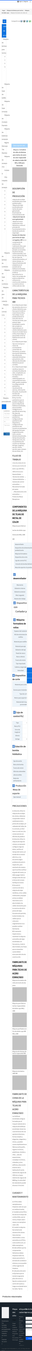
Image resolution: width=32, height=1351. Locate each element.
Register (26, 1)
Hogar (14, 1323)
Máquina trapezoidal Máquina (22, 1329)
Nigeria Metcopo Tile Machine (4, 148)
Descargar (15, 1339)
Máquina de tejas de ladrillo (4, 91)
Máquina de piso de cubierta (4, 294)
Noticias (14, 1331)
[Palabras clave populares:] (4, 21)
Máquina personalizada (4, 399)
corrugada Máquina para (21, 1335)
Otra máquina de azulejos (4, 182)
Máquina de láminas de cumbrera (4, 260)
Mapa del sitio (26, 1348)
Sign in (21, 1)
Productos (15, 1329)
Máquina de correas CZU (4, 310)
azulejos (21, 1339)
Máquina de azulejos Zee (4, 162)
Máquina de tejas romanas (4, 107)
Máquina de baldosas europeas (4, 134)
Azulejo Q (4, 172)
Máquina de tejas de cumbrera (4, 277)
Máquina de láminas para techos (4, 46)
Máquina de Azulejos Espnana (4, 120)
